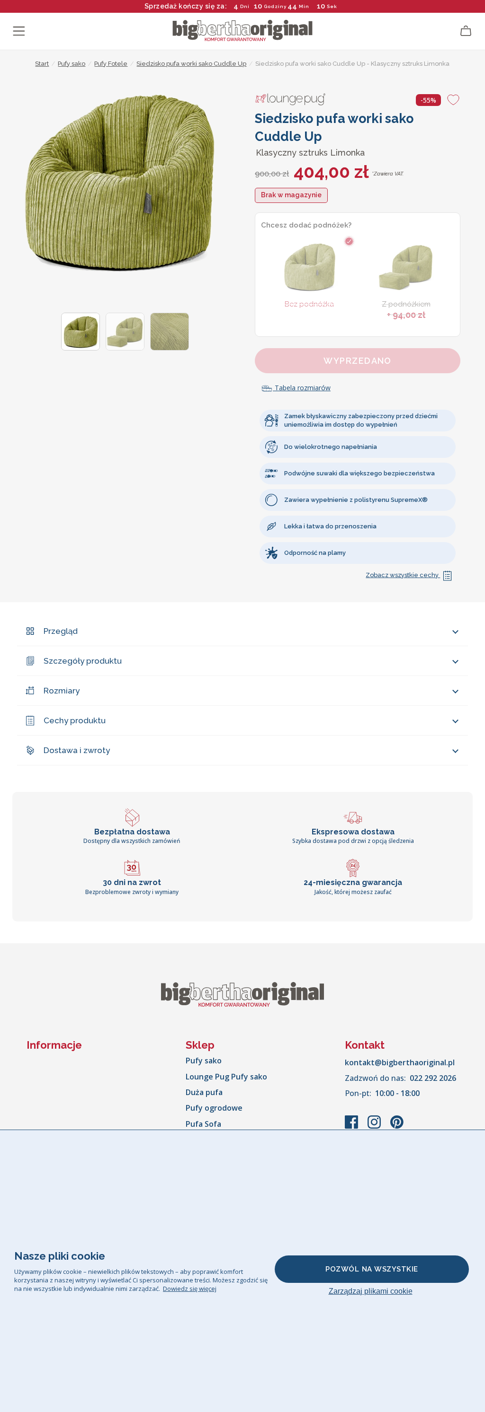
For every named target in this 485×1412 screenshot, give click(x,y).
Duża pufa (204, 1092)
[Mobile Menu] (19, 31)
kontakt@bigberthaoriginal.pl (400, 1062)
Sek (330, 6)
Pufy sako (204, 1060)
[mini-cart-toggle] (466, 31)
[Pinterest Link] (397, 1127)
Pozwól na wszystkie (371, 1269)
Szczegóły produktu (83, 661)
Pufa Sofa (203, 1124)
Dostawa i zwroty (77, 750)
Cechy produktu (75, 720)
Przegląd (61, 631)
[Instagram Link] (375, 1127)
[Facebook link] (352, 1127)
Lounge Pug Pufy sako (226, 1076)
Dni (245, 6)
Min (304, 6)
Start (42, 63)
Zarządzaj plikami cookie (371, 1291)
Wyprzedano (357, 361)
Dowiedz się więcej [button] (189, 1288)
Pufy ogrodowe (214, 1108)
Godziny (275, 6)
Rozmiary (62, 690)
